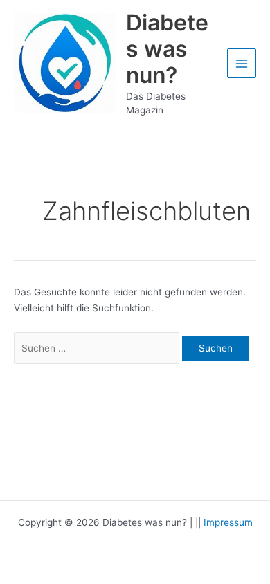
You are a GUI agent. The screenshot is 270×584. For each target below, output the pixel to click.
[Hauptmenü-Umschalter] (242, 63)
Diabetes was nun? (167, 49)
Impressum (228, 522)
